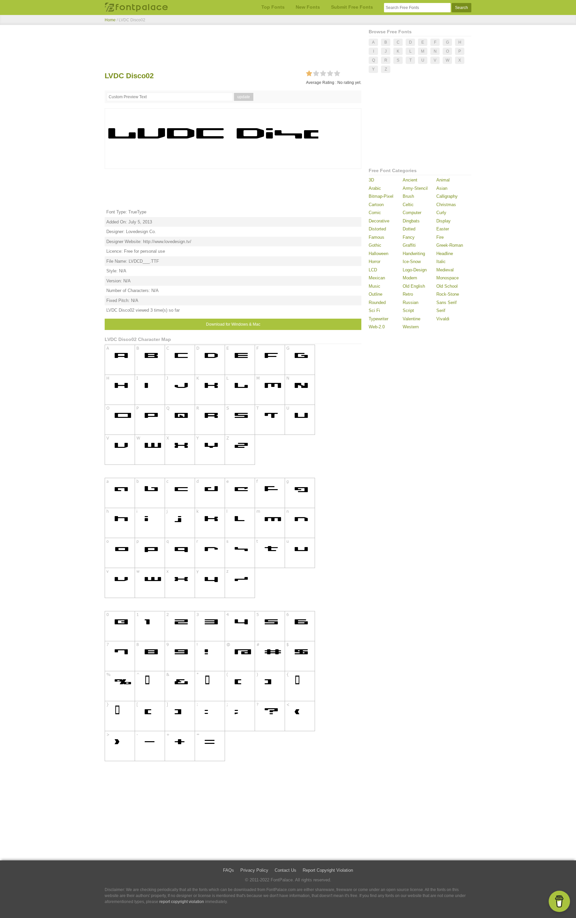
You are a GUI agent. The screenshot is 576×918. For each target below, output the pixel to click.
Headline (444, 253)
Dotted (409, 228)
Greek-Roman (449, 245)
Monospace (447, 277)
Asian (441, 188)
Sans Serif (446, 302)
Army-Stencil (415, 188)
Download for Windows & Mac (233, 324)
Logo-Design (415, 269)
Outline (375, 294)
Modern (410, 277)
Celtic (408, 204)
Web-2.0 (377, 326)
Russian (410, 302)
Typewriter (378, 318)
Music (374, 286)
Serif (440, 310)
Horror (374, 261)
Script (408, 310)
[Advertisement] (233, 49)
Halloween (378, 253)
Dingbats (411, 220)
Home (110, 20)
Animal (443, 179)
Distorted (377, 228)
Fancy (409, 237)
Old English (414, 286)
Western (411, 326)
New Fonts (308, 7)
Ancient (410, 179)
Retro (408, 294)
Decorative (379, 220)
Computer (412, 212)
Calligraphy (447, 196)
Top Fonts (273, 7)
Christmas (446, 204)
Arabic (375, 188)
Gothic (375, 245)
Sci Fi (374, 310)
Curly (441, 212)
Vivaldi (442, 318)
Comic (375, 212)
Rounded (377, 302)
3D (371, 179)
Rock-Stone (447, 294)
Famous (376, 237)
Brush (408, 196)
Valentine (411, 318)
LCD (373, 269)
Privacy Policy (254, 870)
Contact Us (285, 870)
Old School (447, 286)
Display (443, 220)
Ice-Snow (412, 261)
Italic (441, 261)
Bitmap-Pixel (381, 196)
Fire (440, 237)
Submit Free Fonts (352, 7)
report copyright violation (181, 901)
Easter (442, 228)
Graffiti (409, 245)
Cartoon (376, 204)
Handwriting (414, 253)
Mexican (377, 277)
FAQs (228, 870)
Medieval (445, 269)
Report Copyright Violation (328, 870)
